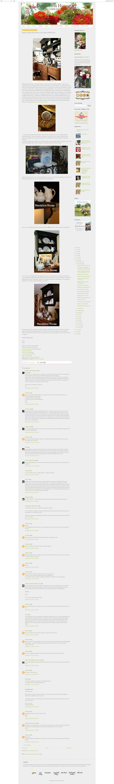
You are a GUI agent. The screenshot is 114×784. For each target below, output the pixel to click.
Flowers (34, 26)
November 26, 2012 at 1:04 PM (31, 501)
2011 (77, 329)
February (79, 325)
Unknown (27, 392)
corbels (26, 227)
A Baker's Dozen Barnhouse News (32, 583)
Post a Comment (27, 745)
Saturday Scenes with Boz (82, 274)
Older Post (69, 748)
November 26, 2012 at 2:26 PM (31, 558)
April (78, 320)
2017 (77, 249)
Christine (27, 470)
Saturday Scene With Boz (82, 303)
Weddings (40, 26)
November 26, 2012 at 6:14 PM (31, 626)
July (78, 314)
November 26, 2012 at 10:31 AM (32, 455)
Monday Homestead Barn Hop (29, 347)
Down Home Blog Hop (33, 357)
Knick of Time (25, 352)
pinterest (54, 81)
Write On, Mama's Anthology (83, 291)
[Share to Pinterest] (45, 362)
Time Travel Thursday (38, 358)
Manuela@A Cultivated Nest (31, 505)
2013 (77, 257)
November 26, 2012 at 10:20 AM (32, 422)
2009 (77, 333)
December (79, 261)
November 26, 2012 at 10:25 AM (32, 442)
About (28, 26)
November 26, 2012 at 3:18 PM (31, 599)
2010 (77, 331)
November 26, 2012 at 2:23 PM (31, 539)
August (79, 312)
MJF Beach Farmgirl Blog (57, 26)
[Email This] (40, 362)
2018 (77, 247)
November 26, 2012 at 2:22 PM (31, 530)
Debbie (26, 679)
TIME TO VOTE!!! (81, 299)
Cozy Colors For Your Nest (83, 289)
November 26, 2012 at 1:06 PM (31, 518)
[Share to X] (42, 362)
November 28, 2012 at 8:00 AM (31, 706)
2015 (77, 253)
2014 (77, 255)
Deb (26, 447)
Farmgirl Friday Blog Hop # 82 (83, 297)
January (79, 327)
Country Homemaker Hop (28, 354)
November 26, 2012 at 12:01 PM (32, 492)
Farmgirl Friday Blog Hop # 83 (83, 287)
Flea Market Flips (75, 26)
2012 (77, 259)
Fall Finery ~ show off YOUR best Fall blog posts (86, 156)
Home (23, 26)
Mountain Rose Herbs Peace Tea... (39, 102)
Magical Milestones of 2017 (81, 57)
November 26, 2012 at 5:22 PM (31, 609)
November (79, 263)
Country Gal (28, 409)
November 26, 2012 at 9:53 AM (31, 404)
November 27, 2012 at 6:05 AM (31, 674)
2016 (77, 251)
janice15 (27, 479)
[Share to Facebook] (44, 362)
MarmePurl (27, 497)
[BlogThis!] (41, 362)
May (78, 318)
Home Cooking (84, 26)
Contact (46, 26)
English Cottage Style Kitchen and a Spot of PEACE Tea (85, 142)
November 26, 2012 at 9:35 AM (31, 388)
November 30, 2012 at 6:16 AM (31, 741)
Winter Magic (84, 134)
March (78, 323)
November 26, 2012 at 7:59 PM (31, 634)
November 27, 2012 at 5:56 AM (31, 665)
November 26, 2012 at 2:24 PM (31, 548)
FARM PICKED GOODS (82, 293)
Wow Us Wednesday (27, 355)
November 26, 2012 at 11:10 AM (32, 474)
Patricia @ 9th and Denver (31, 370)
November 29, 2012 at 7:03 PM (31, 730)
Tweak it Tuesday (26, 349)
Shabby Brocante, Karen (30, 723)
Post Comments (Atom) (33, 750)
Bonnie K (27, 630)
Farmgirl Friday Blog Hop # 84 (83, 276)
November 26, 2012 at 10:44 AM (32, 466)
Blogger (62, 780)
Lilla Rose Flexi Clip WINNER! (84, 301)
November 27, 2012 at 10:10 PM (32, 684)
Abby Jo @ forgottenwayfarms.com (33, 660)
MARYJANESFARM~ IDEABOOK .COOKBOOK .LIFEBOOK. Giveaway (86, 171)
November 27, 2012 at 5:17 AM (31, 646)
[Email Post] (38, 362)
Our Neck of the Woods (30, 460)
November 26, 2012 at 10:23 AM (32, 432)
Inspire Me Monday (27, 350)
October (79, 308)
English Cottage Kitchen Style (43, 81)
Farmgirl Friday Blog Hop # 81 (83, 305)
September (79, 310)
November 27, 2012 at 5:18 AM (31, 655)
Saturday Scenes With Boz (82, 285)
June (78, 316)
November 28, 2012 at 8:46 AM (31, 718)
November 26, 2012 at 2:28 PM (31, 578)
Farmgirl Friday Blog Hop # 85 (83, 265)
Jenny (26, 614)
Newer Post (24, 748)
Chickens (67, 26)
